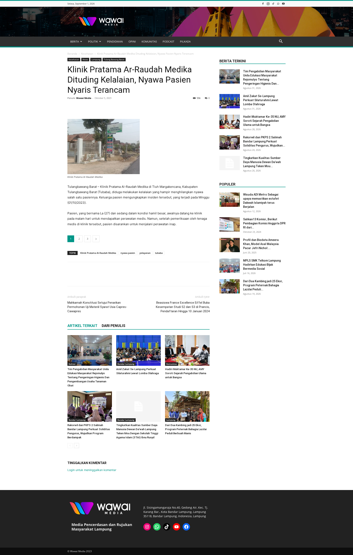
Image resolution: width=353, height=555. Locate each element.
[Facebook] (263, 3)
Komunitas (171, 364)
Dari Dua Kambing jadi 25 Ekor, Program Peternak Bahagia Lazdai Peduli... (263, 285)
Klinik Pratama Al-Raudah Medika (98, 252)
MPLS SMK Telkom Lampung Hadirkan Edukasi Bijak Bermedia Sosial (262, 264)
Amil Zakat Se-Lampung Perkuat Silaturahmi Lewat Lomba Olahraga (260, 100)
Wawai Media (83, 98)
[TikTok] (273, 3)
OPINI (132, 41)
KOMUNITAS (149, 41)
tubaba (159, 252)
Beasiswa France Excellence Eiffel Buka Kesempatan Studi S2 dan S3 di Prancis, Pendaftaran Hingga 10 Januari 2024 (183, 307)
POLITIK (93, 41)
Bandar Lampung (125, 364)
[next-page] (76, 445)
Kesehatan (87, 53)
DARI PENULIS (113, 325)
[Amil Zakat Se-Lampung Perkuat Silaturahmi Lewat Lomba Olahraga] (138, 350)
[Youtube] (283, 3)
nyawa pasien (128, 252)
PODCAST (168, 41)
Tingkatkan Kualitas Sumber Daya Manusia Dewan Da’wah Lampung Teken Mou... (262, 162)
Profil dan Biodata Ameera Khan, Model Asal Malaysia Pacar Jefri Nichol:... (261, 244)
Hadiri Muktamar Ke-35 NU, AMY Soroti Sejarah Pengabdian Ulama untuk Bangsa (185, 373)
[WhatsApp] (278, 3)
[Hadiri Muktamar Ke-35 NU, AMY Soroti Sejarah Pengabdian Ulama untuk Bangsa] (187, 350)
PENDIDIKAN (115, 41)
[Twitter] (81, 107)
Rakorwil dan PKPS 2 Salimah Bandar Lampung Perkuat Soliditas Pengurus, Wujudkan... (264, 141)
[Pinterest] (90, 107)
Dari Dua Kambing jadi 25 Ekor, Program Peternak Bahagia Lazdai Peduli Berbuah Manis (186, 429)
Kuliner (72, 364)
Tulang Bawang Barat (114, 59)
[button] (281, 42)
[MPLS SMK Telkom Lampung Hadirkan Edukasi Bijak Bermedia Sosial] (229, 265)
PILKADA (185, 41)
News (85, 59)
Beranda (72, 53)
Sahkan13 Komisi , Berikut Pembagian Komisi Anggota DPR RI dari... (264, 223)
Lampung (96, 59)
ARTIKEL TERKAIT (82, 325)
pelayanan (145, 252)
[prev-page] (70, 445)
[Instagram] (268, 3)
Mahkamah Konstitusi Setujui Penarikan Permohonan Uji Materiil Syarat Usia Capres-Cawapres (97, 307)
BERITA (74, 41)
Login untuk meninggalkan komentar (91, 470)
